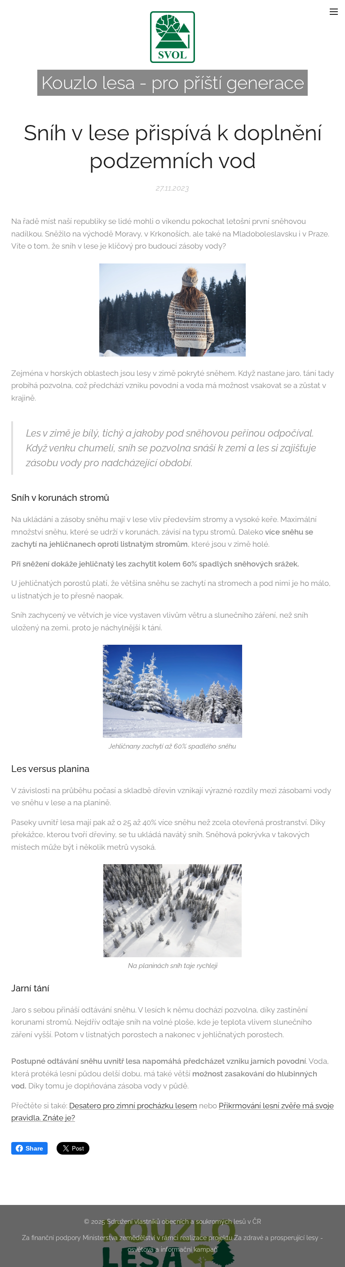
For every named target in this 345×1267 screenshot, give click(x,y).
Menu (334, 11)
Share (34, 1148)
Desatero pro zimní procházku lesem (133, 1105)
